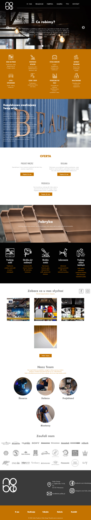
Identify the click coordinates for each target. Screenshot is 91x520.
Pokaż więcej (45, 355)
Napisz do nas (27, 174)
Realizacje (39, 4)
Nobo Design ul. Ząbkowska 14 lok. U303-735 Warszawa (58, 484)
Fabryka (50, 4)
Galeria (59, 4)
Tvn (67, 4)
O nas (29, 4)
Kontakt (76, 4)
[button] (4, 27)
